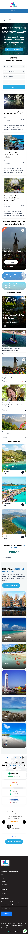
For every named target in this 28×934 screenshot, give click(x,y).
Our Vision (4, 884)
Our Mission (4, 881)
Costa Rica (7, 312)
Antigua (7, 716)
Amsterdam (9, 611)
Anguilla (7, 637)
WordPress (20, 925)
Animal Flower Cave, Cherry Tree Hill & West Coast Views (14, 113)
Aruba (6, 663)
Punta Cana (17, 348)
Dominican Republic (8, 348)
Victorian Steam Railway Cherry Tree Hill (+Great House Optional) (12, 198)
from (5, 267)
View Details (10, 262)
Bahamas (7, 690)
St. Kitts (6, 536)
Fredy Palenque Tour (12, 251)
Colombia (8, 248)
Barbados (8, 118)
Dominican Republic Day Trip (10, 350)
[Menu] (12, 10)
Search (14, 87)
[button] (12, 836)
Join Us (3, 875)
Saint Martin (7, 504)
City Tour (3, 893)
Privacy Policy (4, 928)
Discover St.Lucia (6, 434)
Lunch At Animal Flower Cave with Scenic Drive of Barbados (14, 155)
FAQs (2, 878)
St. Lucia (6, 432)
